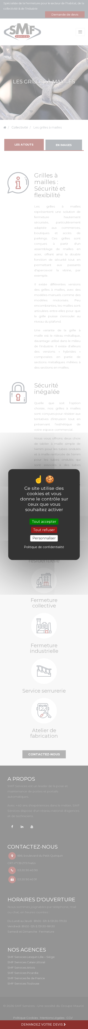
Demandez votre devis (42, 1024)
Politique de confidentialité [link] (44, 547)
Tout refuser (44, 530)
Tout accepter (44, 522)
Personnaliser (44, 538)
